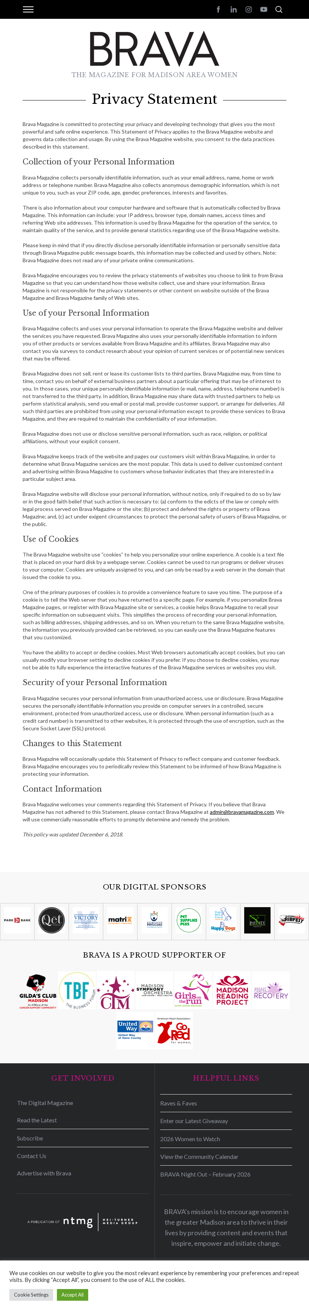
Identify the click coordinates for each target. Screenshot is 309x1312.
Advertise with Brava (44, 1173)
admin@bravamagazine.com (242, 812)
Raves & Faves (178, 1103)
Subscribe (30, 1138)
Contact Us (31, 1155)
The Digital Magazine (45, 1102)
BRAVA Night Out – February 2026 (205, 1174)
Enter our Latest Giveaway (194, 1120)
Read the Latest (37, 1119)
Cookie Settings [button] (31, 1295)
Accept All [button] (72, 1295)
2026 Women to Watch (190, 1138)
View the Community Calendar (199, 1156)
